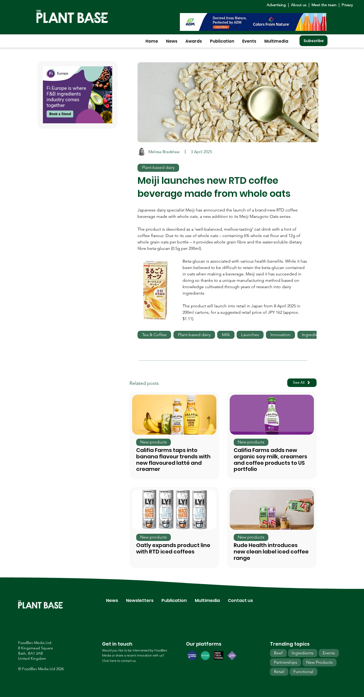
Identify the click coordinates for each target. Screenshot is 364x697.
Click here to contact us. (119, 661)
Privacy (347, 4)
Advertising (277, 4)
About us (299, 4)
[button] (172, 41)
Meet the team (324, 4)
